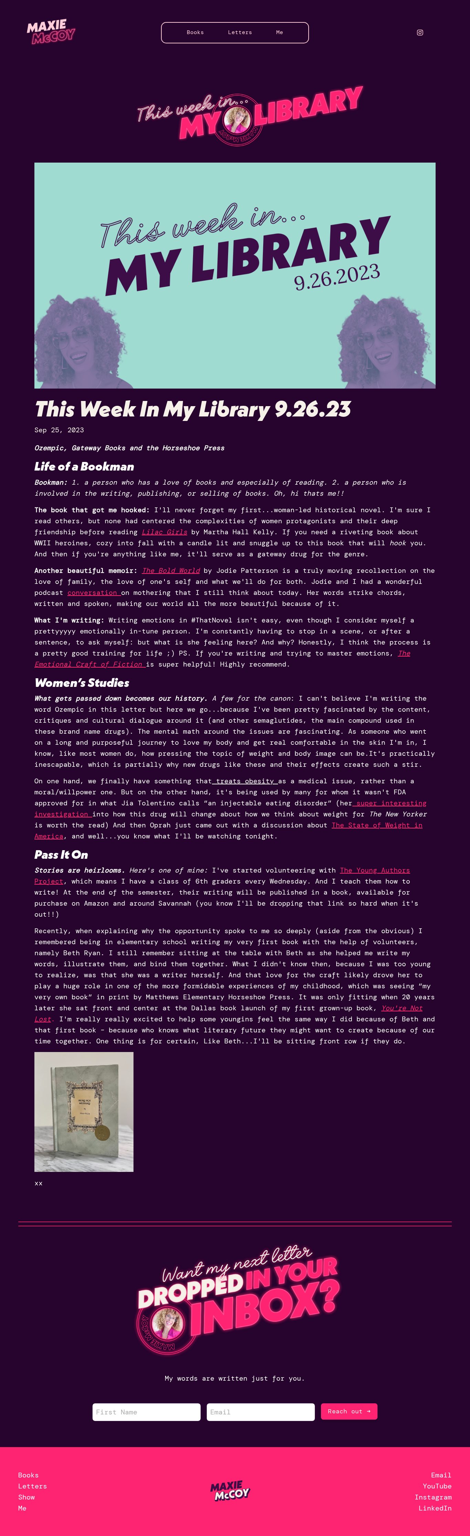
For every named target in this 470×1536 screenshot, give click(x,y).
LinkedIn (435, 1508)
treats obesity (245, 780)
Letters (240, 32)
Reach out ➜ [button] (349, 1411)
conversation (92, 592)
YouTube (437, 1486)
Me (279, 32)
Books (195, 32)
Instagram (433, 1497)
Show (26, 1497)
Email (441, 1475)
